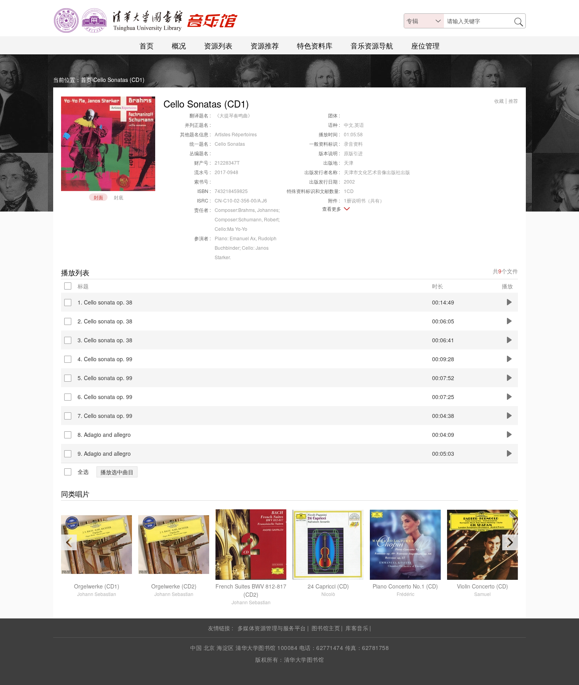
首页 (146, 45)
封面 (98, 197)
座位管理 (425, 45)
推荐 (513, 100)
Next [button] (510, 542)
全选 (83, 471)
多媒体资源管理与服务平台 (272, 628)
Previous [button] (69, 542)
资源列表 (218, 45)
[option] (96, 553)
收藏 (499, 100)
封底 (118, 197)
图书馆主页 (326, 628)
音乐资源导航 (372, 45)
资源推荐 (265, 45)
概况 (179, 45)
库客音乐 (356, 628)
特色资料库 (314, 45)
